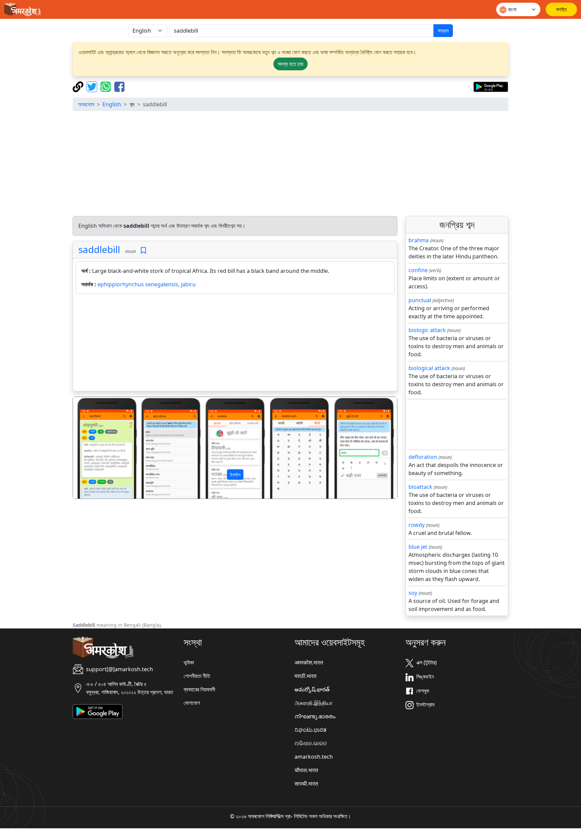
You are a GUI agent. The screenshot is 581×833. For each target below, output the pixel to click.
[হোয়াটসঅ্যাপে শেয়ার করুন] (106, 86)
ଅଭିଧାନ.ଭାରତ (311, 743)
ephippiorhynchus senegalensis (138, 284)
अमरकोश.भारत (309, 662)
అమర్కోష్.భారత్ (312, 689)
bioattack (420, 487)
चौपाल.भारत (306, 770)
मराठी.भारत (305, 676)
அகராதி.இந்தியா (314, 703)
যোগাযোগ (192, 703)
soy (413, 592)
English (112, 104)
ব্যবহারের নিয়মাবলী (199, 689)
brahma (419, 240)
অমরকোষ (86, 104)
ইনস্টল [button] (235, 474)
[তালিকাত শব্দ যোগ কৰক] (143, 250)
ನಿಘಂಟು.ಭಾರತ (310, 729)
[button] (97, 448)
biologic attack (427, 330)
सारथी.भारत (306, 783)
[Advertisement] (290, 163)
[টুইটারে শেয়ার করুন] (92, 86)
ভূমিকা (189, 662)
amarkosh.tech (314, 756)
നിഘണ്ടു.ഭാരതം (315, 716)
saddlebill (99, 249)
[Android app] (98, 711)
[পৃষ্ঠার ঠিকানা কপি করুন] (79, 86)
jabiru (188, 284)
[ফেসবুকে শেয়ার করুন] (119, 86)
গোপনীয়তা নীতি (197, 676)
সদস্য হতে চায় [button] (290, 64)
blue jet (418, 546)
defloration (423, 457)
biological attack (429, 368)
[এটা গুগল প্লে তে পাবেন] (490, 86)
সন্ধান (443, 30)
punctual (420, 300)
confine (418, 270)
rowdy (417, 525)
